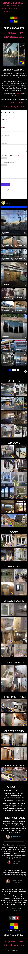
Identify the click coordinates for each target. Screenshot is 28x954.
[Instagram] (10, 918)
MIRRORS (4, 8)
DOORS (20, 5)
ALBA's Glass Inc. (12, 2)
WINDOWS (13, 5)
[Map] (14, 918)
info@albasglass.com (14, 37)
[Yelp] (17, 918)
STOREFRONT (5, 5)
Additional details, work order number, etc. (12, 170)
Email (3, 127)
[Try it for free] (14, 190)
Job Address (5, 143)
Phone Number (5, 135)
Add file (4, 157)
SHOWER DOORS (12, 8)
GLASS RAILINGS (6, 11)
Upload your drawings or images (10, 155)
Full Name (4, 119)
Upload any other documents (8, 162)
